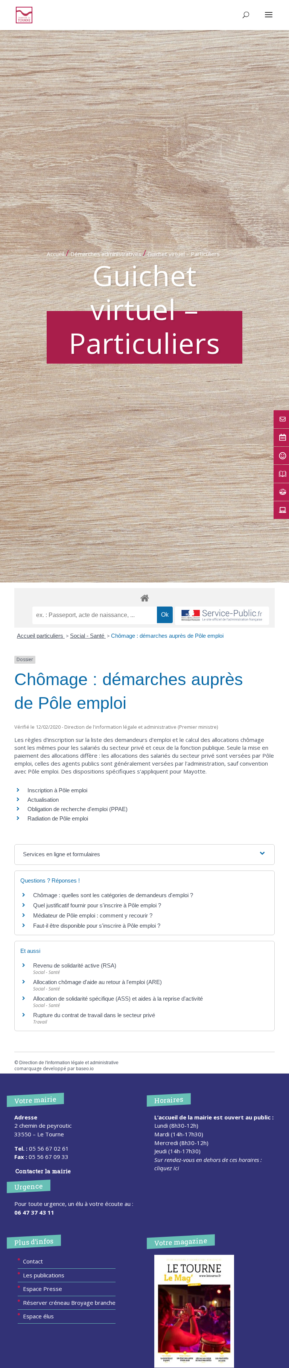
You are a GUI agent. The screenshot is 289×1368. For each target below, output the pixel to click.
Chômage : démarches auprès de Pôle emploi (167, 635)
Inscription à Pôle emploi (57, 790)
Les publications (43, 1275)
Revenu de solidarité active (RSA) (74, 965)
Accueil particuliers (41, 635)
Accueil (55, 254)
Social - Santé (88, 635)
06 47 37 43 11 (34, 1212)
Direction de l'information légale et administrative (69, 1062)
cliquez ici (166, 1168)
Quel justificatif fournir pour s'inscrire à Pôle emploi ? (97, 905)
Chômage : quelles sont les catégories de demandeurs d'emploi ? (113, 895)
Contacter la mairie (43, 1171)
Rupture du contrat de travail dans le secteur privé (94, 1015)
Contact (33, 1261)
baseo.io (85, 1068)
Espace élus (38, 1316)
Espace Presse (42, 1288)
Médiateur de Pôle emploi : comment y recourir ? (92, 915)
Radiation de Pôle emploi (57, 818)
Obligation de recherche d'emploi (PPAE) (77, 809)
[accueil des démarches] (144, 598)
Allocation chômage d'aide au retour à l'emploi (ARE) (97, 982)
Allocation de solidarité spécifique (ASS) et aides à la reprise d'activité (118, 998)
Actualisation (43, 799)
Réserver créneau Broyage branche (69, 1302)
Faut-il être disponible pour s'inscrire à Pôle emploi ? (96, 925)
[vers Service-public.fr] (222, 616)
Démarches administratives (105, 254)
